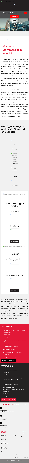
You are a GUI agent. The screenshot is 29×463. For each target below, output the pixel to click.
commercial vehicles (16, 299)
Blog (17, 455)
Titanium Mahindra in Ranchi (9, 90)
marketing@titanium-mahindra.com (7, 411)
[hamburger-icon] (25, 13)
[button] (1, 24)
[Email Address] (1, 408)
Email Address (3, 410)
